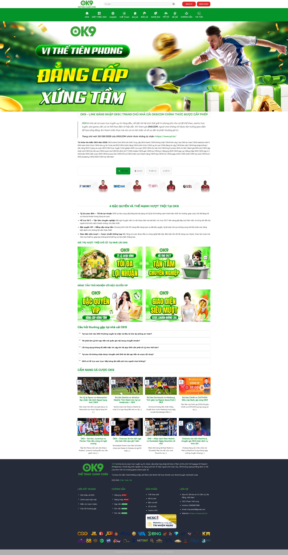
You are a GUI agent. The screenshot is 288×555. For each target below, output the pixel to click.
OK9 (114, 464)
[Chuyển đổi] (80, 333)
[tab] (123, 171)
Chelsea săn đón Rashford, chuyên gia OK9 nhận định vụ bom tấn (194, 441)
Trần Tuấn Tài (126, 480)
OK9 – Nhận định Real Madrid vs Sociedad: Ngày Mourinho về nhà (161, 441)
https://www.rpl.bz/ (198, 513)
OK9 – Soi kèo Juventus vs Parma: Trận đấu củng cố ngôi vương (93, 441)
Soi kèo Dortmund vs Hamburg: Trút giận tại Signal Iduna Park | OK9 (160, 399)
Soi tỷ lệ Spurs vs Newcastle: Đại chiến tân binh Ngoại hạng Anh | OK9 (93, 399)
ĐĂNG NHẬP (203, 4)
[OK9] (89, 4)
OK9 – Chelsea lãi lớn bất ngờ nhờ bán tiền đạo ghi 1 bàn (127, 439)
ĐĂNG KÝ (189, 4)
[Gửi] (174, 4)
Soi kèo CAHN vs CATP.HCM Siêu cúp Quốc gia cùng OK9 (195, 398)
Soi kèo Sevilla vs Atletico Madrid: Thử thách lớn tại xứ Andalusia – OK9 (127, 399)
